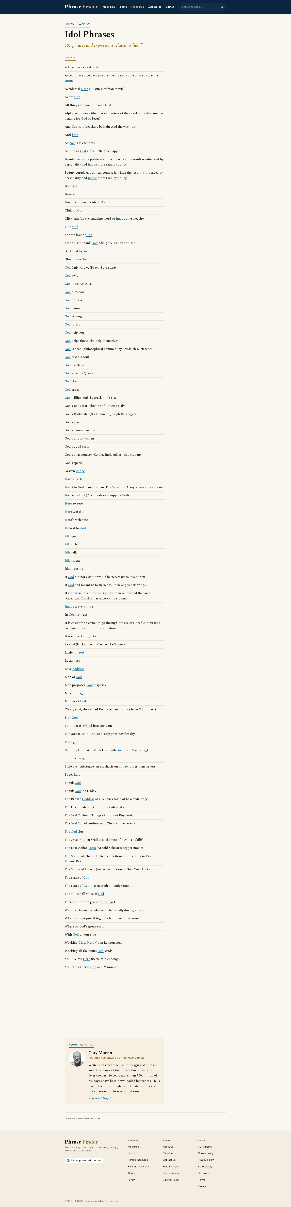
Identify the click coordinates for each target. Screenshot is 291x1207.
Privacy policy (206, 1159)
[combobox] (200, 7)
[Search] (222, 7)
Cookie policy (206, 1153)
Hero (84, 89)
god (95, 67)
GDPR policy (205, 1146)
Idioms (123, 6)
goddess (78, 668)
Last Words (154, 6)
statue (69, 80)
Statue (75, 856)
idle (75, 186)
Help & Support (171, 1166)
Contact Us (169, 1159)
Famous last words (139, 1166)
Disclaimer (204, 1173)
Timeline (168, 1153)
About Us (168, 1146)
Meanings (109, 6)
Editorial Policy (171, 1179)
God (77, 97)
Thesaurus (137, 6)
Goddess (88, 799)
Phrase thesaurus (83, 1118)
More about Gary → (100, 1098)
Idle (67, 536)
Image (69, 606)
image (92, 164)
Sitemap (202, 1186)
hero (75, 135)
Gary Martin (100, 1053)
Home (68, 1118)
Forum (131, 1179)
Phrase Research (172, 1173)
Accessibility (205, 1166)
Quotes (169, 6)
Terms (201, 1179)
